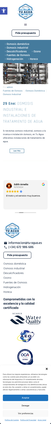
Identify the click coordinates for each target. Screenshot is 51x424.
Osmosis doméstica (18, 44)
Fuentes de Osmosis (18, 55)
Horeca (34, 59)
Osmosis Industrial (12, 94)
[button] (3, 11)
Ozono (37, 51)
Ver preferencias (25, 413)
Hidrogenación (15, 59)
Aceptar (25, 397)
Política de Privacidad (28, 420)
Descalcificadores (17, 51)
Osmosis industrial (17, 48)
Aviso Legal (42, 420)
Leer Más (17, 151)
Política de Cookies (12, 420)
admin (10, 87)
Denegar (25, 405)
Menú (25, 25)
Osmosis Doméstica (35, 90)
